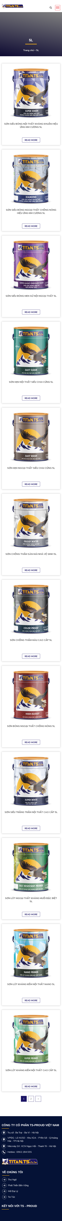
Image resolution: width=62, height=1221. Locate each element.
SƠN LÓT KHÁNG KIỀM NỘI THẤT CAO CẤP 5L (31, 1070)
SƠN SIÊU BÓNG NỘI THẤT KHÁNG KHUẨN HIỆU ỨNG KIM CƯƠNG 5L (31, 125)
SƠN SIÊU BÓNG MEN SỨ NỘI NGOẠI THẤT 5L (31, 296)
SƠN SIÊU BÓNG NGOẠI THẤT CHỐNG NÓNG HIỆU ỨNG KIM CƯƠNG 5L (31, 211)
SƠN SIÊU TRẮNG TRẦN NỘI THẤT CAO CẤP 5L (31, 812)
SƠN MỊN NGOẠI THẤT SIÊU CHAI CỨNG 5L (31, 468)
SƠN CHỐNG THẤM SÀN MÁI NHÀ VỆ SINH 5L (31, 554)
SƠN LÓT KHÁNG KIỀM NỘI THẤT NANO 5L (31, 984)
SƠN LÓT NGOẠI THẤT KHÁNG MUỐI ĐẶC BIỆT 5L (31, 900)
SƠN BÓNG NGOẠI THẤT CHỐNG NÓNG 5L (31, 726)
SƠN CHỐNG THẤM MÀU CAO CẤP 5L (31, 640)
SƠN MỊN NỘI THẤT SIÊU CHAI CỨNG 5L (31, 382)
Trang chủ (28, 50)
